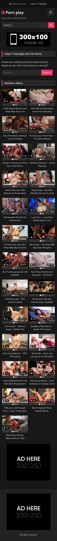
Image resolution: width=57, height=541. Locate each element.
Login (32, 4)
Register (43, 4)
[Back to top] (48, 532)
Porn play (14, 12)
